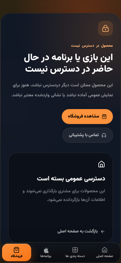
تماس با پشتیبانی (84, 135)
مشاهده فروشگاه (83, 116)
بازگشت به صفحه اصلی (77, 231)
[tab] (104, 252)
